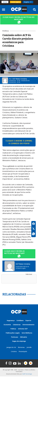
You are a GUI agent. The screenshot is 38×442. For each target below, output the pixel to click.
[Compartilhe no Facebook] (33, 224)
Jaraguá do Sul (11, 347)
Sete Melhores (27, 333)
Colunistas (17, 325)
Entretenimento (28, 325)
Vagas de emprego (19, 341)
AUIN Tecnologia (27, 374)
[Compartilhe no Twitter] (33, 229)
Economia (7, 325)
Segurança (10, 320)
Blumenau (21, 347)
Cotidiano (20, 320)
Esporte (28, 320)
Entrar (5, 2)
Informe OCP (23, 329)
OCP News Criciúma (19, 79)
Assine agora (15, 2)
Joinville (29, 347)
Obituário (23, 337)
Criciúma (14, 351)
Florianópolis (23, 351)
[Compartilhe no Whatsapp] (33, 234)
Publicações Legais (13, 333)
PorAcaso (14, 337)
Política (13, 329)
